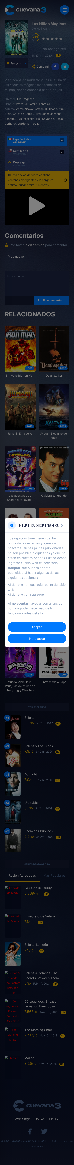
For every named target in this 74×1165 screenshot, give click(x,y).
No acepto (37, 639)
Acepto (37, 627)
